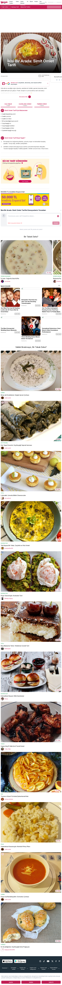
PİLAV (2, 844)
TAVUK (2, 743)
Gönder (56, 223)
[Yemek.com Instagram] (40, 961)
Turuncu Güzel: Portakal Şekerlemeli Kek (14, 796)
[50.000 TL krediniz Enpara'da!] (25, 199)
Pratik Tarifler (5, 7)
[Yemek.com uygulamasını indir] (7, 961)
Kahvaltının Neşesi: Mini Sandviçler (12, 696)
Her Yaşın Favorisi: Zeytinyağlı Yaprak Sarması (16, 445)
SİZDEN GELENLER (5, 276)
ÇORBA (3, 392)
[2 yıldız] (59, 80)
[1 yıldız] (57, 80)
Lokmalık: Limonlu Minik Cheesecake (13, 495)
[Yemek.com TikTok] (44, 961)
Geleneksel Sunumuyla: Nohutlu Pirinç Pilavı (15, 846)
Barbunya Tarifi (15, 7)
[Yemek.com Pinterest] (59, 961)
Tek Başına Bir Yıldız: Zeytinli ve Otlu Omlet (15, 545)
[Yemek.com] (4, 2)
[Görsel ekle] (58, 216)
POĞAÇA (3, 944)
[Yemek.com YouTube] (48, 961)
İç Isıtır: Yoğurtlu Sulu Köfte (10, 278)
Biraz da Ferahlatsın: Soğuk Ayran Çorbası (15, 395)
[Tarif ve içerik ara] (46, 2)
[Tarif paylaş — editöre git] (25, 170)
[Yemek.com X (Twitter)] (52, 961)
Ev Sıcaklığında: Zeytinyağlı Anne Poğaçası (15, 947)
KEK (2, 794)
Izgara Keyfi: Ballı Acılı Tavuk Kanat (12, 746)
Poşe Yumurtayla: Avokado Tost (11, 595)
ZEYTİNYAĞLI (4, 442)
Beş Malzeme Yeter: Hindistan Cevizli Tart (15, 646)
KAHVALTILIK (4, 543)
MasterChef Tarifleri (25, 7)
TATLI (2, 493)
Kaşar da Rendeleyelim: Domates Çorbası (15, 897)
